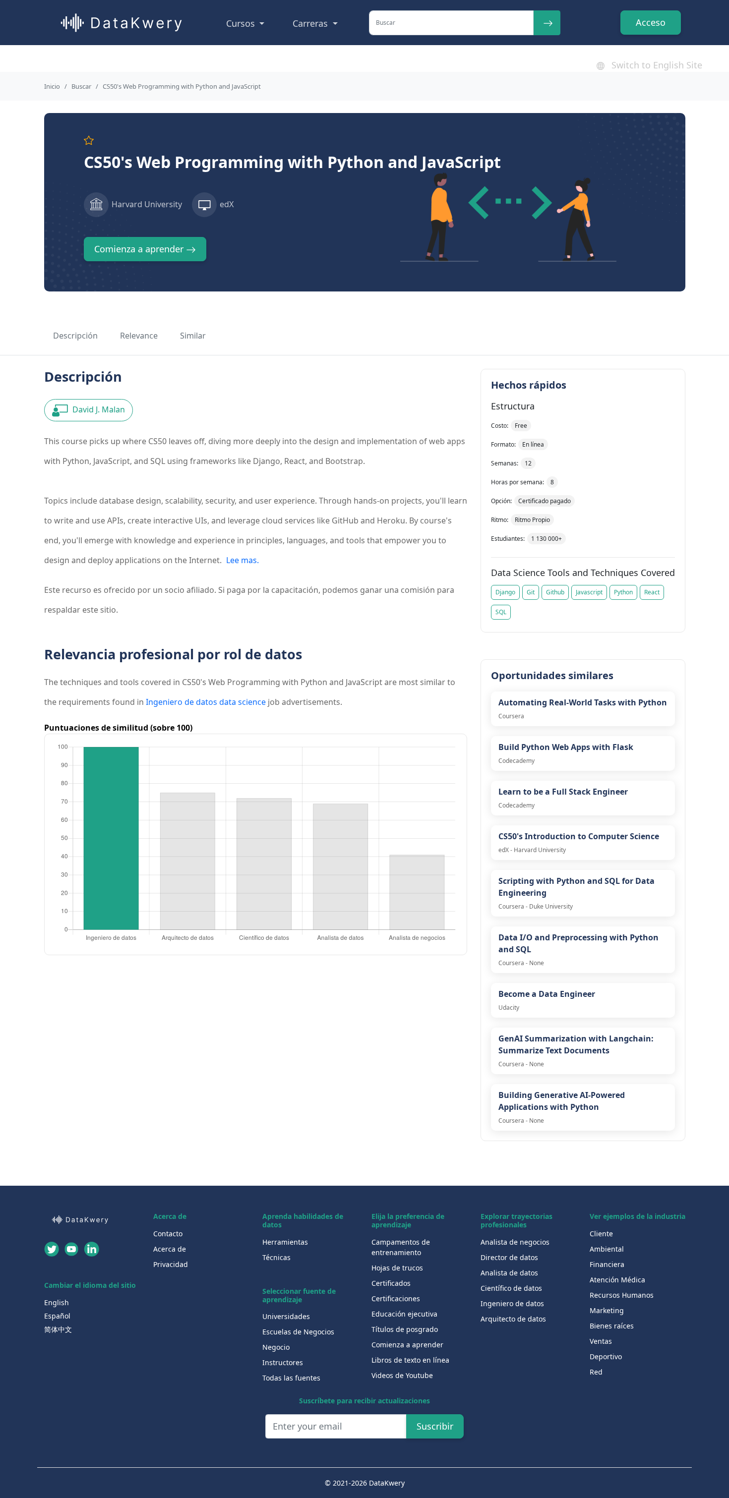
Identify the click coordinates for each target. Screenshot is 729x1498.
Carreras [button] (311, 23)
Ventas (601, 1341)
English (56, 1302)
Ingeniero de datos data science (206, 701)
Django (505, 592)
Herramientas (285, 1242)
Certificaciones (395, 1298)
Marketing (607, 1310)
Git (531, 592)
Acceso (651, 22)
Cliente (601, 1233)
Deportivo (606, 1356)
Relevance (139, 335)
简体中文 (58, 1329)
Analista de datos (509, 1272)
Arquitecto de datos (513, 1319)
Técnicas (276, 1257)
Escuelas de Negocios (298, 1331)
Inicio (52, 86)
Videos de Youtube (402, 1375)
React (652, 592)
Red (596, 1372)
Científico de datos (511, 1288)
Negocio (276, 1347)
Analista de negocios (515, 1242)
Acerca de (169, 1249)
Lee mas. (242, 560)
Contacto (167, 1233)
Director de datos (509, 1257)
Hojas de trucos (397, 1267)
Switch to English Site (655, 65)
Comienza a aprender (140, 249)
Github (555, 592)
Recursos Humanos (622, 1295)
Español (57, 1316)
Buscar (81, 86)
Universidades (286, 1316)
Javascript (589, 592)
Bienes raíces (612, 1325)
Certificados (391, 1283)
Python (623, 592)
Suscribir (435, 1426)
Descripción (75, 335)
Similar (193, 335)
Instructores (282, 1362)
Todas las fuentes (291, 1378)
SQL (500, 612)
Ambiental (607, 1249)
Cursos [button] (241, 23)
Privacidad (170, 1264)
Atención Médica (617, 1279)
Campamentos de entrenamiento (400, 1247)
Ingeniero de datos (512, 1303)
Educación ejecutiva (404, 1314)
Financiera (607, 1264)
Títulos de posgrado (404, 1329)
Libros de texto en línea (410, 1360)
